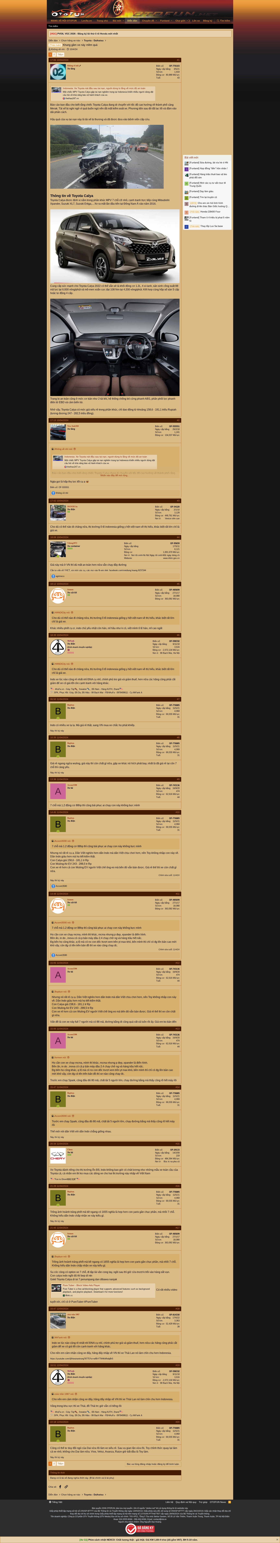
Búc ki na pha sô (172, 1161)
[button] (123, 21)
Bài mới (117, 20)
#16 (178, 1186)
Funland (164, 20)
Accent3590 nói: (63, 841)
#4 (178, 537)
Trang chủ (102, 20)
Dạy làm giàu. (201, 191)
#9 (178, 779)
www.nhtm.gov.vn (171, 558)
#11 (178, 893)
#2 (178, 420)
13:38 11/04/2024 (59, 779)
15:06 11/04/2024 (59, 1028)
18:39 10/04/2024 (59, 635)
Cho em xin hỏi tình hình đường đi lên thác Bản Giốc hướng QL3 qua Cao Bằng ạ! (209, 205)
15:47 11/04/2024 (59, 1087)
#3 (178, 500)
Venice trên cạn (172, 518)
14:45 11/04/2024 (59, 812)
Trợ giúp (203, 1502)
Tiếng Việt (56, 1502)
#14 (178, 1087)
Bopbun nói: (61, 991)
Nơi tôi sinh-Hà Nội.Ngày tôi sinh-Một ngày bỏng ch (155, 555)
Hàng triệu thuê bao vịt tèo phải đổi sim (208, 176)
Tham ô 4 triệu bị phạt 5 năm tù (209, 219)
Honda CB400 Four (205, 211)
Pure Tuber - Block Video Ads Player (81, 1285)
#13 (178, 1028)
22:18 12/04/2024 (59, 1422)
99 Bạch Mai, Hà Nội (170, 653)
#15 (178, 1143)
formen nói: (60, 1057)
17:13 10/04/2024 (59, 420)
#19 (178, 1365)
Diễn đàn (132, 20)
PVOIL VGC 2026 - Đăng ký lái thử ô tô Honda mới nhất (87, 33)
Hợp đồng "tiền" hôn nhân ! (208, 168)
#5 (178, 584)
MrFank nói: (61, 1337)
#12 (178, 963)
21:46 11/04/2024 (59, 1227)
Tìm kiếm (53, 26)
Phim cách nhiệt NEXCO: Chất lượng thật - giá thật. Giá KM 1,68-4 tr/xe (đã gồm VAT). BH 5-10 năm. (143, 1539)
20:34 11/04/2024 (59, 1143)
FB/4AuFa (110, 692)
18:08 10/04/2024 (59, 537)
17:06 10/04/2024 (59, 60)
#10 (178, 812)
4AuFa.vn (59, 689)
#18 (178, 1308)
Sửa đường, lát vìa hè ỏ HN (208, 162)
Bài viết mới (191, 157)
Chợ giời (180, 20)
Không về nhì (58, 49)
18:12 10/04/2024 (59, 584)
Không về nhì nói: (64, 449)
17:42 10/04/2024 (59, 500)
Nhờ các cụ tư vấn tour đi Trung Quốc (207, 184)
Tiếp (60, 54)
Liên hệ (169, 1502)
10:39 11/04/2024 (59, 737)
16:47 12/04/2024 (59, 1308)
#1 (178, 60)
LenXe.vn (87, 20)
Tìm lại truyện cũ (203, 197)
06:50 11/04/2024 (59, 699)
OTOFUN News (218, 1502)
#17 (178, 1227)
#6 (178, 635)
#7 (178, 699)
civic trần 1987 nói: (64, 1394)
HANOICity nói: (62, 612)
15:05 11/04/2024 (59, 963)
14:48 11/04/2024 (59, 893)
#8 (178, 737)
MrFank (136, 692)
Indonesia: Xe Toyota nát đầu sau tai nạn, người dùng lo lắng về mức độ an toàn (104, 88)
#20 (178, 1422)
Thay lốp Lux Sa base (206, 226)
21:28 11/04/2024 (59, 1186)
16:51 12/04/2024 (59, 1365)
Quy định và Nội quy (186, 1502)
